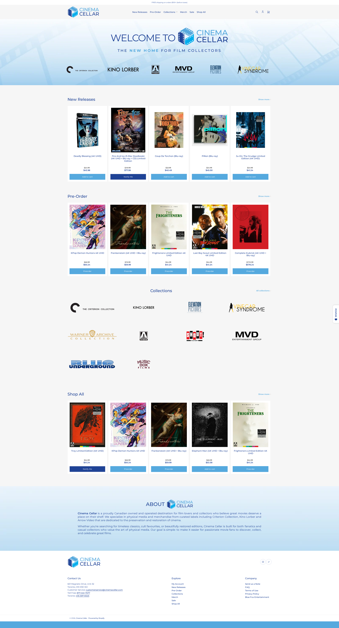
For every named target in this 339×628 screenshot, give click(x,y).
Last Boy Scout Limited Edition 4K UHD (209, 254)
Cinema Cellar (81, 618)
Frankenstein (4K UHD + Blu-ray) (128, 253)
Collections (169, 12)
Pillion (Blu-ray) (210, 156)
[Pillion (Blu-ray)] (210, 130)
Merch (183, 12)
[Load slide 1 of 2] (168, 82)
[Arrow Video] (143, 335)
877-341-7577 (83, 593)
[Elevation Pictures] (195, 307)
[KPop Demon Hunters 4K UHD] (87, 227)
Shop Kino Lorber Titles (169, 67)
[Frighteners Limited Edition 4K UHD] (169, 227)
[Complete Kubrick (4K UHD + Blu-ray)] (250, 227)
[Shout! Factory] (195, 335)
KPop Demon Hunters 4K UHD (87, 253)
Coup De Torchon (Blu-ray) (169, 156)
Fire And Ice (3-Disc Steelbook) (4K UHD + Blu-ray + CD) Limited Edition (128, 158)
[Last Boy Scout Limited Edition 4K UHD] (210, 227)
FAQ (247, 587)
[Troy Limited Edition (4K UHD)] (87, 425)
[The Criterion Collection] (92, 307)
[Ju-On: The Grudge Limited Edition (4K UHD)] (250, 130)
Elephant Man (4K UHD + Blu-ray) (210, 451)
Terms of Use (251, 590)
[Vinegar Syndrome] (246, 307)
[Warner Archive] (92, 335)
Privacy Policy (252, 594)
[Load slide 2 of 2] (171, 82)
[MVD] (246, 335)
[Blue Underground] (92, 364)
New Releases (139, 12)
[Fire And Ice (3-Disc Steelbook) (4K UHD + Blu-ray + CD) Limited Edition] (128, 130)
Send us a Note (252, 584)
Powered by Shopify (96, 618)
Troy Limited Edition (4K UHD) (87, 451)
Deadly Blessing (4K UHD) (87, 156)
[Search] (257, 12)
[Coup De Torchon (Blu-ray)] (169, 130)
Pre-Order (155, 12)
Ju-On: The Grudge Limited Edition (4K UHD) (250, 157)
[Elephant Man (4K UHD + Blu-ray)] (210, 425)
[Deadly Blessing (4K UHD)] (87, 130)
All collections (262, 290)
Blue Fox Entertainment (257, 597)
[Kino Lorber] (143, 307)
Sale (192, 12)
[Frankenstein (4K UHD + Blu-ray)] (128, 227)
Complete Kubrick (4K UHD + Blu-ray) (250, 254)
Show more (263, 99)
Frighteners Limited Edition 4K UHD (169, 254)
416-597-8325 (82, 596)
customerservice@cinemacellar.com (104, 590)
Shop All (201, 12)
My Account (178, 584)
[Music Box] (143, 364)
